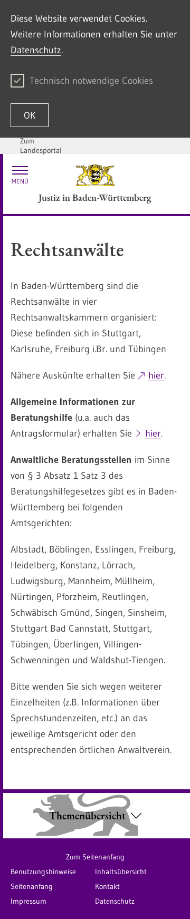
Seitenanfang (32, 886)
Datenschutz (36, 50)
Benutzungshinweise (43, 871)
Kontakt (107, 886)
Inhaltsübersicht (121, 871)
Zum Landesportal (41, 145)
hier (156, 375)
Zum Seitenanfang (95, 857)
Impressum (28, 901)
